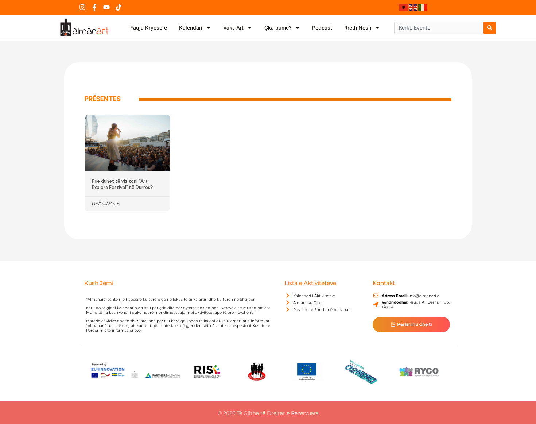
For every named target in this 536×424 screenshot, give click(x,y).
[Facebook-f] (94, 7)
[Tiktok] (118, 7)
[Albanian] (404, 7)
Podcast (322, 27)
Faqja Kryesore (148, 27)
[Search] (489, 28)
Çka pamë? (277, 27)
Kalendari (190, 27)
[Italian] (423, 7)
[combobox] (438, 28)
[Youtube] (106, 7)
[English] (413, 7)
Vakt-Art (233, 27)
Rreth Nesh (357, 27)
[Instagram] (82, 7)
